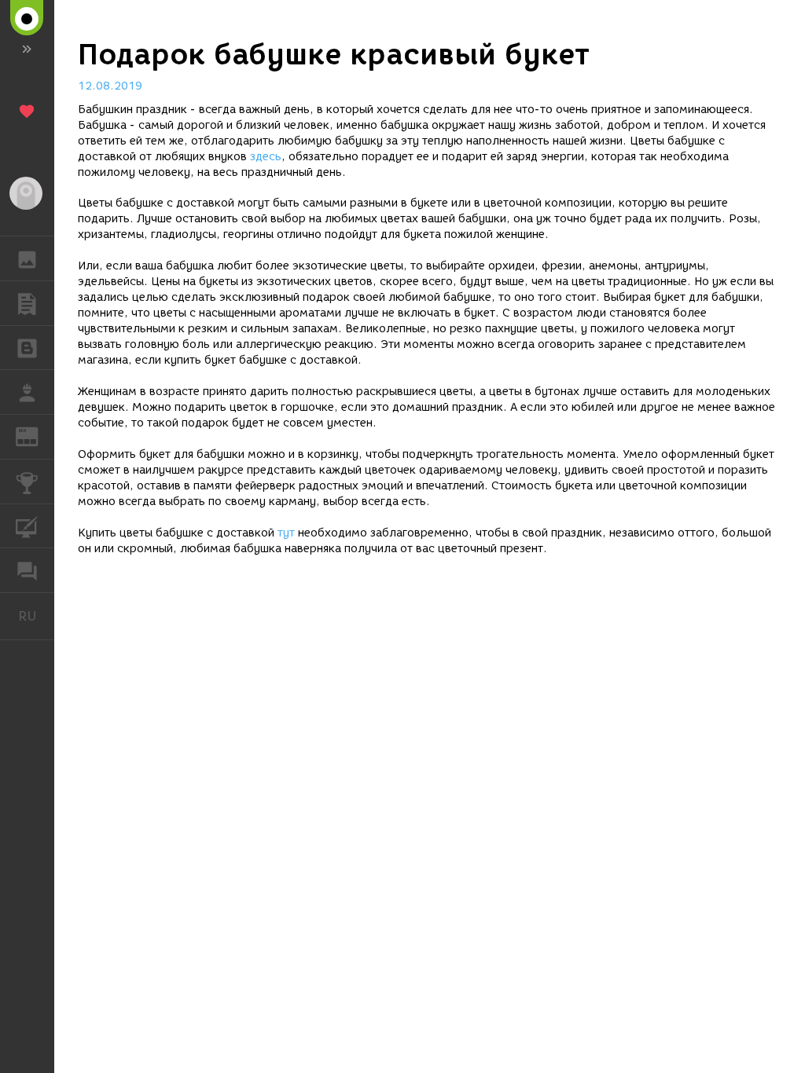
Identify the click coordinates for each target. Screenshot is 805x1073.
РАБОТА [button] (27, 392)
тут (286, 533)
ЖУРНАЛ (36, 435)
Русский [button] (36, 616)
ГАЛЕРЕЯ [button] (27, 258)
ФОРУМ (27, 570)
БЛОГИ (27, 348)
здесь (265, 156)
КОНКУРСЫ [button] (27, 482)
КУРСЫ (27, 526)
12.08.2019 (110, 86)
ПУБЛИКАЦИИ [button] (27, 303)
